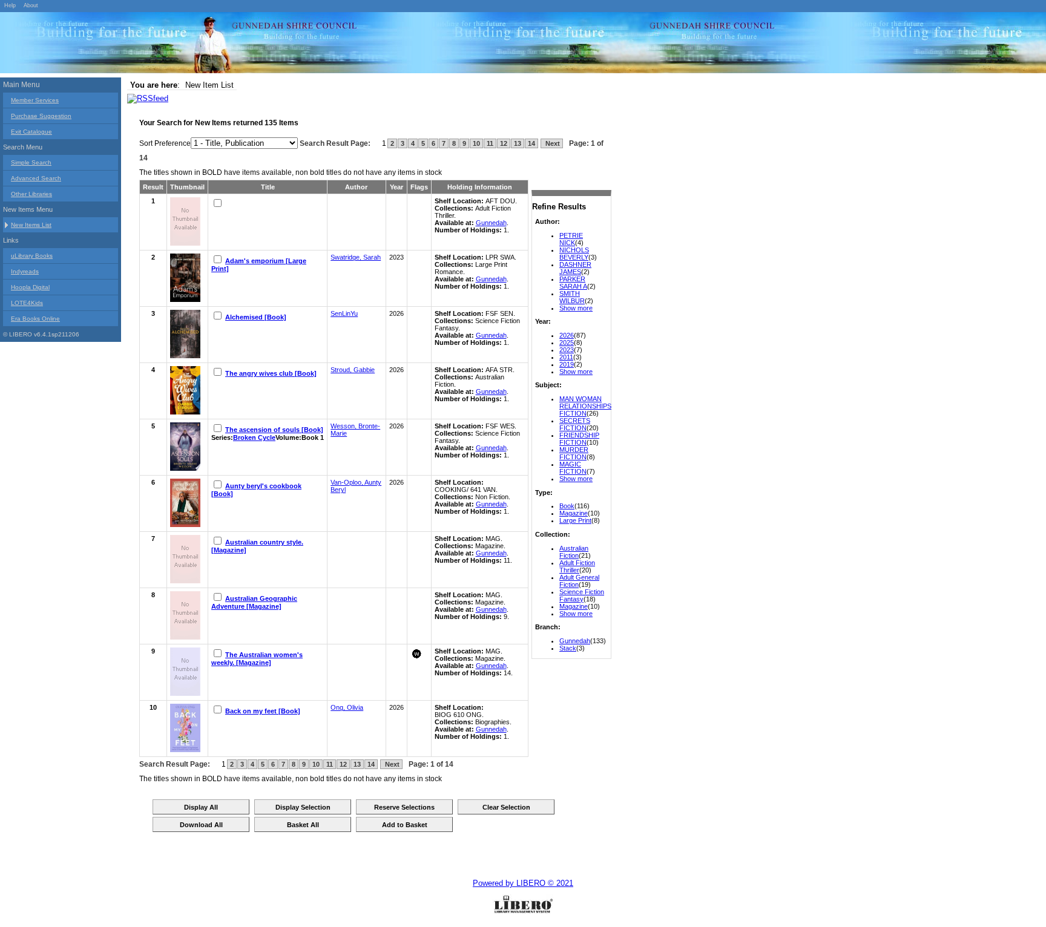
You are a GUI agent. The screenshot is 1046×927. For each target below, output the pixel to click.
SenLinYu (344, 313)
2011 (566, 357)
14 (531, 143)
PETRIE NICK (571, 239)
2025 (566, 342)
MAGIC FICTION (573, 467)
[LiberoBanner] (181, 44)
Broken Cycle (254, 437)
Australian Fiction (573, 552)
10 (476, 143)
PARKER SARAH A (573, 282)
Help (10, 5)
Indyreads (25, 271)
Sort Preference (165, 143)
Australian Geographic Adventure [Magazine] (254, 602)
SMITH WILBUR (572, 297)
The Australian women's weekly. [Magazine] (257, 658)
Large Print (575, 520)
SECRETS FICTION (574, 424)
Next (552, 143)
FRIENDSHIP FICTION (579, 438)
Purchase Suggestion (41, 116)
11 (490, 143)
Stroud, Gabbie (353, 369)
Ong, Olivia (347, 707)
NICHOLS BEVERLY (574, 253)
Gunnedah (574, 640)
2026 (566, 335)
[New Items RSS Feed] (147, 98)
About (31, 5)
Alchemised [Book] (255, 317)
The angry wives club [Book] (271, 373)
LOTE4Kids (27, 303)
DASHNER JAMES (575, 268)
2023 (566, 349)
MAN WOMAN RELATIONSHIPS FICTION (585, 406)
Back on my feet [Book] (262, 711)
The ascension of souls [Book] (274, 429)
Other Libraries (31, 194)
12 (503, 143)
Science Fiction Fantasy (581, 595)
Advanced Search (36, 178)
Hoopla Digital (30, 287)
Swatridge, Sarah (356, 257)
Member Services (35, 100)
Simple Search (31, 162)
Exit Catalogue (31, 131)
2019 (566, 364)
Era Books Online (35, 318)
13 (517, 143)
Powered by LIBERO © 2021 (523, 883)
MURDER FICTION (573, 453)
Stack (567, 648)
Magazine (573, 513)
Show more (576, 308)
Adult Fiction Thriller (577, 566)
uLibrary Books (32, 255)
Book (566, 505)
